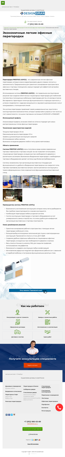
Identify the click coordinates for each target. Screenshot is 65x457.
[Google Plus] (39, 440)
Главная (6, 27)
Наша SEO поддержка (33, 444)
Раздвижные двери (28, 396)
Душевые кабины (10, 388)
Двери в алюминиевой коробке (32, 398)
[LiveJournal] (38, 440)
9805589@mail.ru (32, 424)
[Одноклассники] (34, 440)
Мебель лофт (9, 398)
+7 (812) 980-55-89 (35, 24)
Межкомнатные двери (29, 394)
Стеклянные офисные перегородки (35, 27)
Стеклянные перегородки (16, 27)
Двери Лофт (8, 396)
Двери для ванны (28, 399)
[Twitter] (32, 440)
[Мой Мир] (36, 440)
